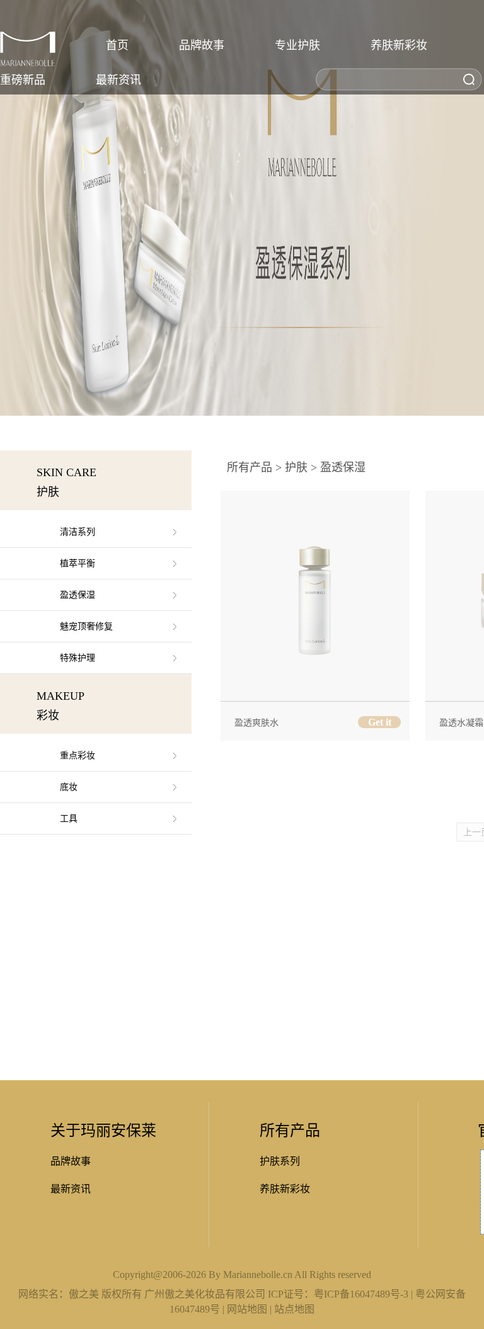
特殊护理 (77, 658)
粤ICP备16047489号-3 (361, 1294)
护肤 (296, 467)
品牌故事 (201, 45)
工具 (69, 818)
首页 (117, 45)
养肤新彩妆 (399, 45)
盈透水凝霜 (461, 722)
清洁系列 (77, 532)
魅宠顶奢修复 (86, 626)
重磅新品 (22, 80)
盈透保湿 (77, 595)
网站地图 (247, 1309)
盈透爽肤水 (256, 722)
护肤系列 (280, 1161)
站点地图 (294, 1309)
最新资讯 (118, 80)
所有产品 (249, 467)
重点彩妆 (77, 755)
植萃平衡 (77, 563)
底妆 (69, 787)
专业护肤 (297, 45)
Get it (379, 722)
